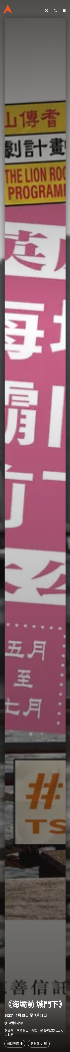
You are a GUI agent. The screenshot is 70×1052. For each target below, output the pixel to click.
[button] (46, 11)
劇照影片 (36, 1043)
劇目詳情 (13, 1043)
